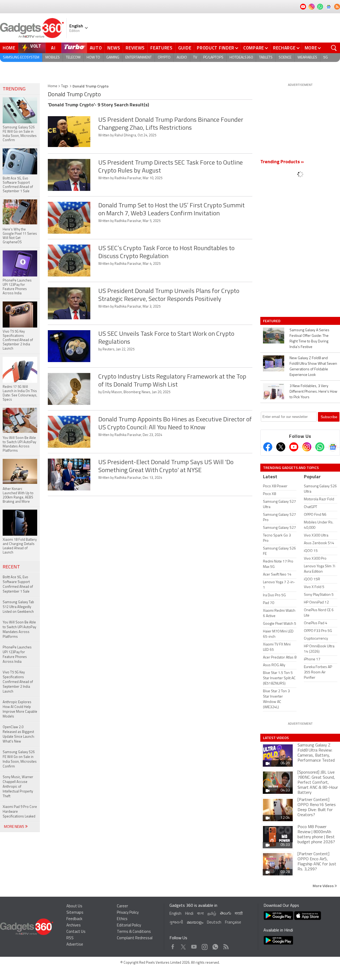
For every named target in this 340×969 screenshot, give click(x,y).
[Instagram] (306, 446)
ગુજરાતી (176, 923)
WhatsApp (215, 945)
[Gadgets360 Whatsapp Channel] (319, 446)
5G (325, 58)
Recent (11, 567)
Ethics (122, 919)
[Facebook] (267, 446)
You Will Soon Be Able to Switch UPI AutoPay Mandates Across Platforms (19, 630)
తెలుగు (225, 914)
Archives (73, 926)
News (113, 47)
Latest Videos (276, 737)
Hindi (189, 914)
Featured (272, 321)
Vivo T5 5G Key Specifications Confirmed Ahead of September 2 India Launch (18, 682)
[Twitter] (280, 446)
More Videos (323, 885)
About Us (74, 906)
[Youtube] (293, 446)
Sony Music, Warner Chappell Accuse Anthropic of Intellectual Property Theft (18, 786)
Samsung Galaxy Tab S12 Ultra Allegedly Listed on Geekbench (18, 607)
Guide (185, 47)
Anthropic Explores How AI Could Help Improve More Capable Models (20, 709)
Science (285, 58)
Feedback (74, 919)
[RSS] (337, 7)
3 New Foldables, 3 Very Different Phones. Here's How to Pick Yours (313, 391)
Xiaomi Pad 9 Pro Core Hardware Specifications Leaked (20, 811)
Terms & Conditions (134, 932)
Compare (253, 47)
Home (9, 47)
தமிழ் (211, 914)
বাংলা (200, 914)
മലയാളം (195, 923)
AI (53, 47)
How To (93, 58)
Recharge (284, 47)
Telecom (73, 58)
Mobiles (52, 58)
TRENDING (14, 89)
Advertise (74, 945)
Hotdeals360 (241, 58)
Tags (64, 86)
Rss (225, 945)
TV (195, 58)
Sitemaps (74, 913)
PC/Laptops (213, 58)
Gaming (112, 58)
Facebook (172, 945)
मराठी (239, 914)
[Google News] (332, 446)
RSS (70, 938)
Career (122, 906)
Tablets (266, 58)
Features (161, 47)
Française (233, 923)
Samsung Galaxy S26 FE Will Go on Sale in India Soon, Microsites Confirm (20, 759)
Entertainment (138, 58)
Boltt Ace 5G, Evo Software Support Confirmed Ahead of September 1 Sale (18, 584)
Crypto (164, 58)
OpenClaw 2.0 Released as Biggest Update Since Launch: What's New (19, 734)
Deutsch (214, 923)
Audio (182, 58)
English (175, 914)
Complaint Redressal (134, 938)
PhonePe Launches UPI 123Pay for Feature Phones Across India (17, 655)
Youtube (194, 945)
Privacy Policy (128, 913)
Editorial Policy (129, 926)
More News (14, 827)
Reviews (135, 47)
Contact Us (76, 932)
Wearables (307, 58)
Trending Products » (282, 162)
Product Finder (215, 47)
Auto (96, 47)
